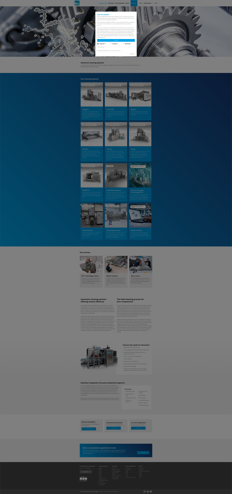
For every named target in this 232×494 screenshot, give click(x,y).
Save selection (101, 47)
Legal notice (132, 53)
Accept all (116, 40)
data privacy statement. (116, 50)
